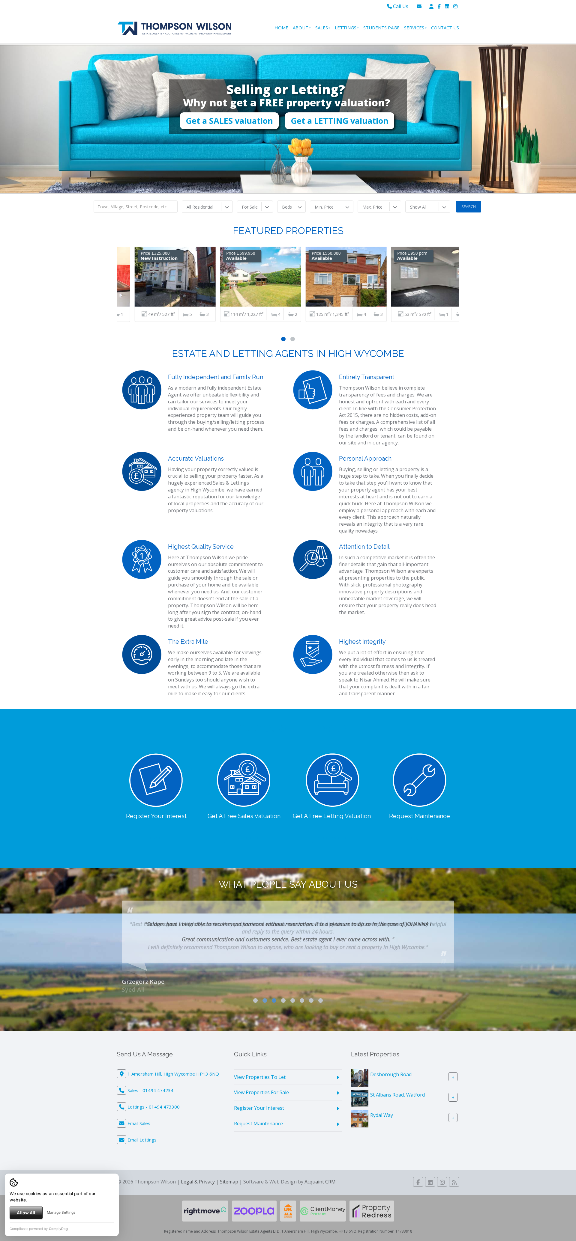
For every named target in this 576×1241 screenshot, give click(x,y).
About (300, 28)
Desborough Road (391, 1066)
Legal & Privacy (198, 1174)
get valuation (244, 838)
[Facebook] (439, 6)
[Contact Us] (431, 6)
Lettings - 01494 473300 (154, 1099)
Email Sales (139, 1116)
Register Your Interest (259, 1100)
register (156, 838)
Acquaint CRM (320, 1174)
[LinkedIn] (447, 6)
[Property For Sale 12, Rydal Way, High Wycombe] (359, 1110)
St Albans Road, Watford (397, 1087)
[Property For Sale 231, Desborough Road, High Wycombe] (359, 1070)
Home (281, 28)
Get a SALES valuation (229, 135)
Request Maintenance (258, 1116)
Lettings (345, 28)
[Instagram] (455, 6)
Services (414, 28)
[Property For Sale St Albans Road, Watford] (359, 1090)
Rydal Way (381, 1107)
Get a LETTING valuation (339, 135)
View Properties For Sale (261, 1085)
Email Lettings (142, 1132)
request (419, 838)
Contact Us (445, 28)
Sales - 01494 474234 (150, 1083)
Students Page (381, 28)
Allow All (26, 1212)
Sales (321, 28)
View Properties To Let (260, 1069)
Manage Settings (61, 1212)
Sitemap (229, 1174)
